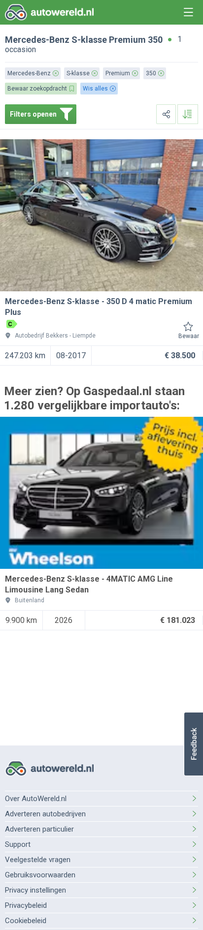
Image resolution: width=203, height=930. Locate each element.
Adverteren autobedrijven (45, 813)
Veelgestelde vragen (37, 859)
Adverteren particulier (39, 829)
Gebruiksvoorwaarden (40, 874)
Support (18, 844)
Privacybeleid (26, 905)
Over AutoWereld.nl (36, 798)
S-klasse (89, 39)
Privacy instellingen (35, 890)
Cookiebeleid (25, 920)
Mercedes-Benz (37, 39)
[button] (193, 744)
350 (155, 39)
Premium (127, 39)
